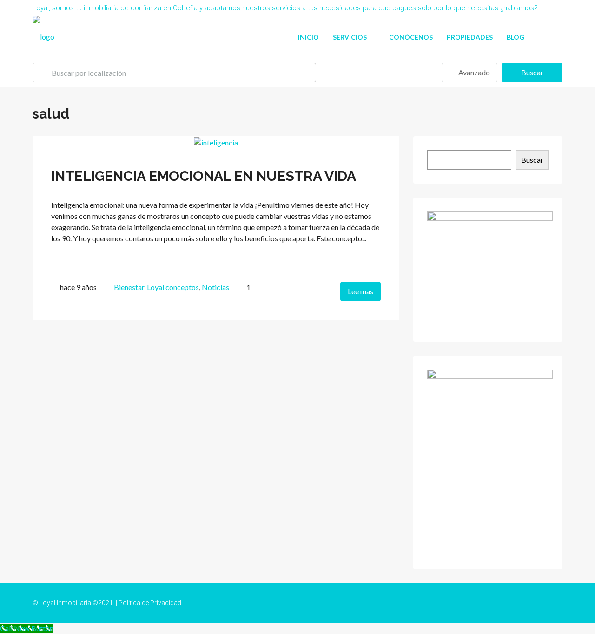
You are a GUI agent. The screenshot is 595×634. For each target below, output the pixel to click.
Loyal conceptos (173, 287)
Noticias (215, 287)
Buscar (532, 72)
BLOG (515, 37)
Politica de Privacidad (150, 603)
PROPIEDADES (470, 37)
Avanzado (473, 72)
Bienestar (129, 287)
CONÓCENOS (411, 37)
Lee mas (360, 291)
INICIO (308, 37)
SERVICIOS (350, 37)
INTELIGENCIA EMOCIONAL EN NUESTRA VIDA (203, 176)
